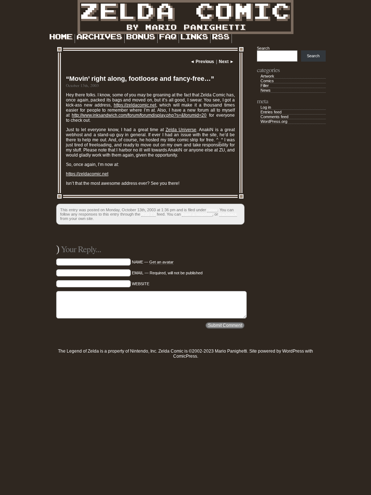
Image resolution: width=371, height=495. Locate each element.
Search (263, 48)
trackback (228, 214)
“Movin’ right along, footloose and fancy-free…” (140, 78)
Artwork (267, 76)
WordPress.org (273, 121)
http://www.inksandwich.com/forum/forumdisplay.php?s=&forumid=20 (139, 115)
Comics (267, 81)
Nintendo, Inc (143, 351)
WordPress (293, 351)
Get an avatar (161, 262)
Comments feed (274, 117)
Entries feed (271, 112)
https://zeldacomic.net (135, 105)
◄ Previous (202, 61)
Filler (264, 85)
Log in (265, 107)
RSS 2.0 (148, 214)
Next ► (226, 61)
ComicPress (185, 356)
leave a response (197, 214)
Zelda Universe (181, 129)
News (212, 210)
